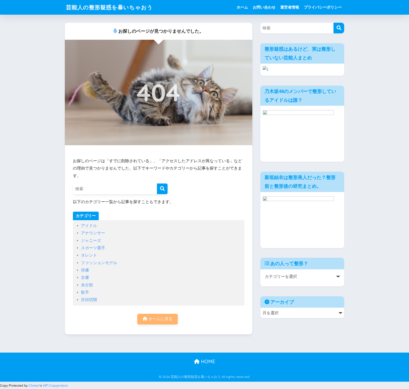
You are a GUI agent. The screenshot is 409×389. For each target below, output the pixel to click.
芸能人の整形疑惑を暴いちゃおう (109, 7)
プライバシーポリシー (323, 7)
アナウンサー (93, 233)
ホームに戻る (160, 319)
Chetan (34, 385)
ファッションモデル (99, 263)
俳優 (85, 270)
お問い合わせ (264, 7)
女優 (85, 277)
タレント (89, 255)
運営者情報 (289, 7)
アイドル (89, 225)
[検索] (162, 189)
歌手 (85, 292)
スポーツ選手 (93, 248)
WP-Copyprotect (55, 385)
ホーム (242, 7)
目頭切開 (89, 299)
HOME (207, 361)
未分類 (87, 285)
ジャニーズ (91, 240)
